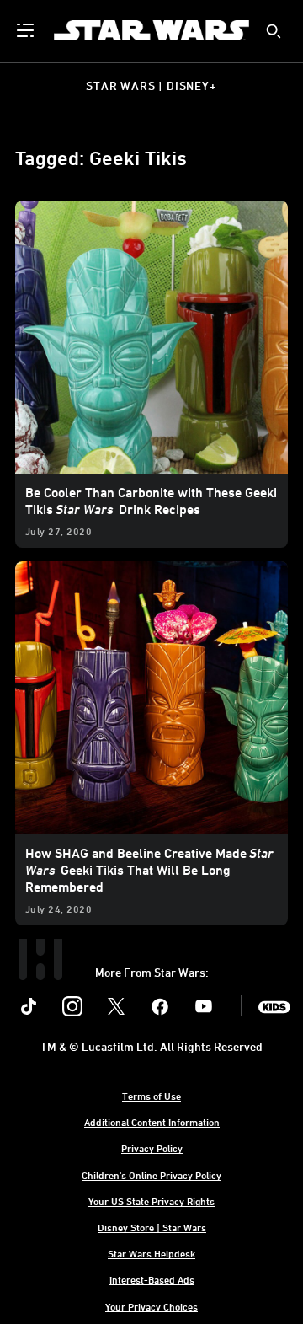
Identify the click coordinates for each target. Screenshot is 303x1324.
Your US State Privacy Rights (151, 1201)
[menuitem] (27, 30)
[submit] (273, 31)
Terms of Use (151, 1096)
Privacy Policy (152, 1148)
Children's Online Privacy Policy (151, 1175)
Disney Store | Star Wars (152, 1227)
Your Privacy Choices (151, 1306)
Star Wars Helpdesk (151, 1253)
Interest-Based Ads (151, 1279)
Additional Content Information (152, 1122)
